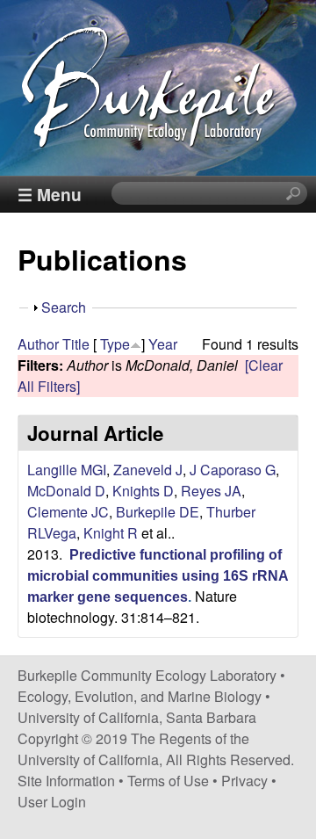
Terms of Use (168, 780)
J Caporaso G (233, 469)
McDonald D (66, 491)
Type (115, 344)
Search (63, 307)
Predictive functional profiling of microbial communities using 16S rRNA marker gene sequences (157, 575)
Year (162, 344)
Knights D (143, 491)
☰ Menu (50, 194)
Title (76, 344)
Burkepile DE (157, 512)
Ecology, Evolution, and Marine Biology (140, 696)
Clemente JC (68, 512)
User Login (52, 802)
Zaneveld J (148, 469)
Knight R (110, 533)
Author (38, 344)
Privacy (244, 780)
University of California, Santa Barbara (137, 717)
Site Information (66, 780)
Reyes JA (211, 491)
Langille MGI (66, 469)
